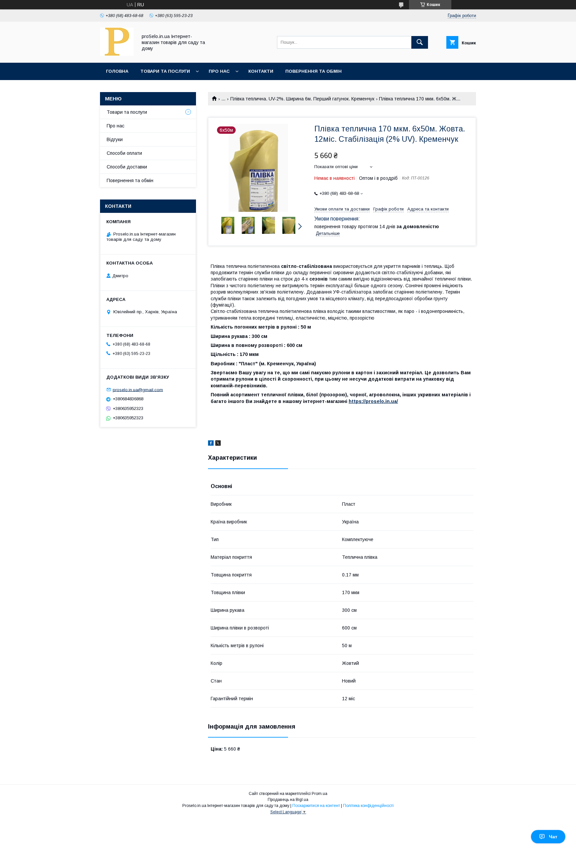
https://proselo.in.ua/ (373, 401)
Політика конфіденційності (368, 805)
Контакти (260, 71)
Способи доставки (127, 166)
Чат (553, 836)
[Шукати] (419, 42)
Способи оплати (124, 153)
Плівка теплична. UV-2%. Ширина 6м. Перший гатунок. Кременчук (302, 98)
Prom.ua (319, 793)
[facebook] (211, 444)
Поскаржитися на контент (316, 805)
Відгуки (115, 139)
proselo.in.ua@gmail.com (138, 389)
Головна (117, 71)
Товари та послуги (165, 71)
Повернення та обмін (313, 71)
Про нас (219, 71)
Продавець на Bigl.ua (288, 799)
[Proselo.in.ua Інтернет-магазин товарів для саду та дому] (117, 54)
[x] (218, 444)
